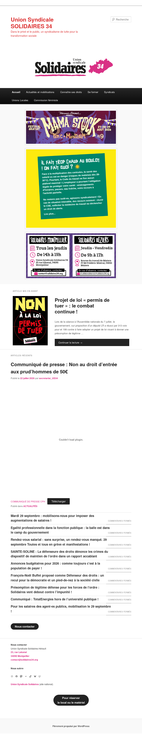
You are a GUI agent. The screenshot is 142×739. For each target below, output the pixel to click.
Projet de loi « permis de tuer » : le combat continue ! (82, 305)
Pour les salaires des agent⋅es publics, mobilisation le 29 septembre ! (61, 608)
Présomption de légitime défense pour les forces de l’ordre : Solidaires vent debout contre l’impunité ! (55, 589)
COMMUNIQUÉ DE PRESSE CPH (28, 501)
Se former (93, 92)
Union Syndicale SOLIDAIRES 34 (32, 22)
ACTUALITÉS (30, 506)
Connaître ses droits (71, 92)
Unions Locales (20, 100)
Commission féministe (46, 100)
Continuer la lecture (70, 342)
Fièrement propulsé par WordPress (71, 726)
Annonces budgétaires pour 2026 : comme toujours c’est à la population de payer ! (55, 565)
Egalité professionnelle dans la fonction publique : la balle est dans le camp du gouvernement (60, 530)
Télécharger (58, 501)
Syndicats (109, 92)
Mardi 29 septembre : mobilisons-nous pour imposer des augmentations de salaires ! (52, 518)
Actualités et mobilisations (40, 92)
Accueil (16, 92)
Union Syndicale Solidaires (25, 684)
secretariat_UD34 (48, 378)
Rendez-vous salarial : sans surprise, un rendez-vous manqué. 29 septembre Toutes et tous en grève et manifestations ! (59, 541)
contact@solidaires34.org (24, 659)
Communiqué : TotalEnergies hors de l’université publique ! (55, 599)
